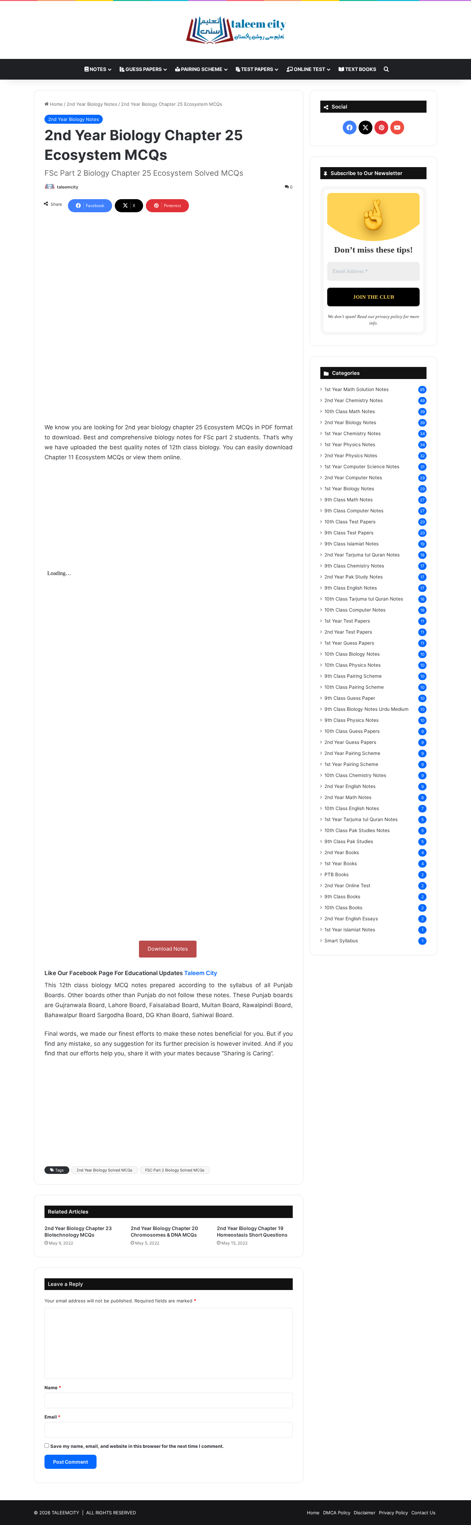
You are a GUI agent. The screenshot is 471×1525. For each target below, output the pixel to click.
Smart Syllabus (341, 940)
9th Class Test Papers (348, 532)
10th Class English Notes (351, 808)
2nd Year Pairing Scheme (352, 753)
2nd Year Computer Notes (353, 477)
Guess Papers (143, 69)
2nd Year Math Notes (347, 797)
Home (56, 104)
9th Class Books (342, 896)
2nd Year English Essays (351, 918)
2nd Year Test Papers (348, 632)
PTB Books (336, 874)
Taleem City (200, 973)
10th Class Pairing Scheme (354, 687)
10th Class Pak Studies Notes (357, 830)
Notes (97, 69)
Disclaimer (364, 1512)
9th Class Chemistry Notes (354, 566)
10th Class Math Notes (349, 411)
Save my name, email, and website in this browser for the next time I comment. (137, 1446)
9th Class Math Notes (348, 499)
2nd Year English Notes (349, 786)
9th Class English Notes (350, 588)
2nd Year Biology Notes (92, 104)
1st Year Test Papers (347, 621)
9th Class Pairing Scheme (353, 676)
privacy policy (388, 316)
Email (52, 1417)
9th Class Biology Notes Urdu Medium (366, 709)
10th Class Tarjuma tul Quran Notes (363, 599)
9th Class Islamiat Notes (351, 543)
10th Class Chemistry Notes (355, 775)
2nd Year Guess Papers (350, 742)
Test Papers (256, 69)
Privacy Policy (393, 1512)
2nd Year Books (341, 852)
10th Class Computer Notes (354, 610)
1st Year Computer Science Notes (361, 466)
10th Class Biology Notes (352, 654)
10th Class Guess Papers (352, 731)
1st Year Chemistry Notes (352, 433)
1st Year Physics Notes (349, 444)
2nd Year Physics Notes (350, 455)
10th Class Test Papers (349, 521)
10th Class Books (343, 907)
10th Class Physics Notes (352, 665)
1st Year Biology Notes (349, 488)
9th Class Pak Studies (348, 841)
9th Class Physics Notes (351, 720)
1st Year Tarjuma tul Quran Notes (361, 819)
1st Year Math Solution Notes (356, 389)
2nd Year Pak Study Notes (353, 577)
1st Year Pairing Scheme (351, 764)
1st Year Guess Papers (349, 643)
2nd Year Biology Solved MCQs (104, 1170)
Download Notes (168, 948)
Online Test (309, 69)
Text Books (360, 69)
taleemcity (67, 187)
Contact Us (423, 1512)
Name (52, 1387)
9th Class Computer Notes (353, 510)
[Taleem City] (235, 30)
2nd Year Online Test (347, 885)
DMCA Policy (336, 1512)
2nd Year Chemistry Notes (353, 400)
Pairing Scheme (201, 69)
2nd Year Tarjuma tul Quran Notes (362, 554)
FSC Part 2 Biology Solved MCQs (174, 1170)
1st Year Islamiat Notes (349, 929)
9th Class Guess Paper (349, 698)
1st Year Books (340, 863)
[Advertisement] (168, 267)
